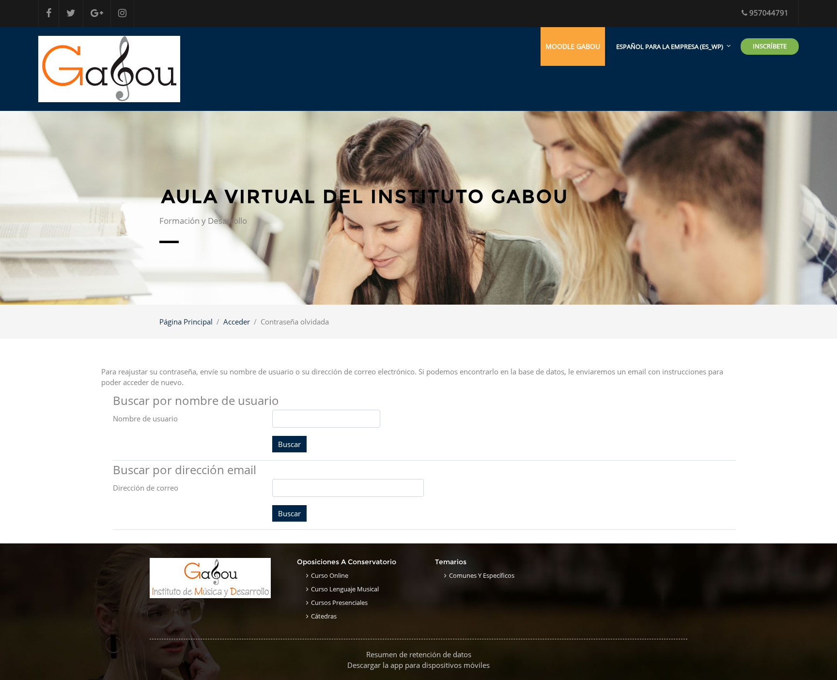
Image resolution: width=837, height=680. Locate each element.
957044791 (769, 12)
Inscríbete (770, 46)
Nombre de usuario (145, 418)
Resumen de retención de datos (418, 654)
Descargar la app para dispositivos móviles (418, 665)
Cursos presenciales (339, 602)
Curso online (329, 575)
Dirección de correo (145, 488)
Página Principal (186, 321)
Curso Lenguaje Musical (345, 589)
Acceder (236, 321)
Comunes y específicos (481, 575)
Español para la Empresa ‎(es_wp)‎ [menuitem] (669, 46)
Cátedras (324, 616)
